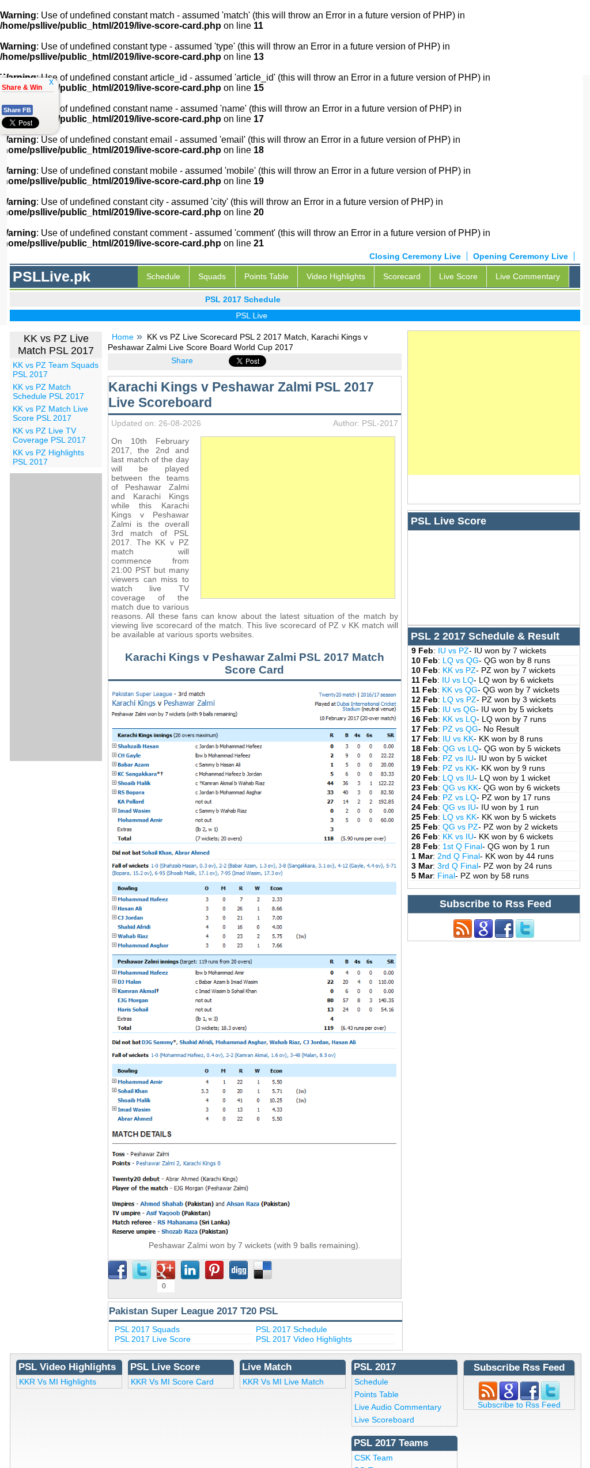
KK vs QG (460, 689)
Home (123, 336)
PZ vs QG (460, 728)
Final (446, 875)
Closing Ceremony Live (415, 256)
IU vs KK (458, 738)
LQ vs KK (459, 817)
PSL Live (239, 315)
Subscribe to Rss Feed (519, 1404)
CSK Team (373, 1457)
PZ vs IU (458, 758)
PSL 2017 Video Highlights (304, 1339)
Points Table (266, 276)
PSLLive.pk (51, 276)
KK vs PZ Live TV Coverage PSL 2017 (49, 435)
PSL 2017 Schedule (291, 1329)
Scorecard (402, 276)
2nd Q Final (458, 856)
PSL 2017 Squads (147, 1329)
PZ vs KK (459, 768)
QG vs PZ (460, 826)
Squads (212, 276)
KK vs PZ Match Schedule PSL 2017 (48, 391)
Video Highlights (336, 276)
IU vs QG (459, 709)
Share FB (17, 110)
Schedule (163, 276)
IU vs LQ (458, 679)
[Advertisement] (298, 517)
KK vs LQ (459, 719)
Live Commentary (528, 276)
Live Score (458, 276)
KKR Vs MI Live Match (283, 1381)
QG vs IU (459, 807)
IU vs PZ (453, 650)
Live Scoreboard (384, 1419)
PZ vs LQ (459, 797)
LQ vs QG (460, 660)
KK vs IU (458, 836)
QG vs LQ (460, 748)
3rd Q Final (457, 865)
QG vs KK (460, 787)
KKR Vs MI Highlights (57, 1381)
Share (182, 360)
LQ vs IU (458, 777)
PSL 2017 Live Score (153, 1339)
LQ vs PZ (459, 699)
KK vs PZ (459, 670)
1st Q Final (462, 846)
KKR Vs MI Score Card (172, 1381)
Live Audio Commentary (397, 1407)
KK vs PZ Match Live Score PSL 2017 (50, 413)
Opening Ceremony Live (520, 256)
